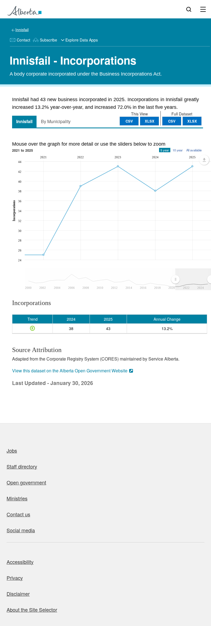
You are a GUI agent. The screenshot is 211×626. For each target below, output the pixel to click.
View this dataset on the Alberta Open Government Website (69, 370)
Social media (21, 530)
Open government (26, 482)
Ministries (17, 498)
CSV (172, 121)
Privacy (15, 577)
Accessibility (20, 561)
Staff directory (22, 466)
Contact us (18, 514)
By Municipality (56, 121)
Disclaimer (18, 593)
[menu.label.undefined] (204, 160)
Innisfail (22, 29)
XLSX (192, 121)
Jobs (12, 450)
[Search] (188, 9)
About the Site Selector (32, 609)
